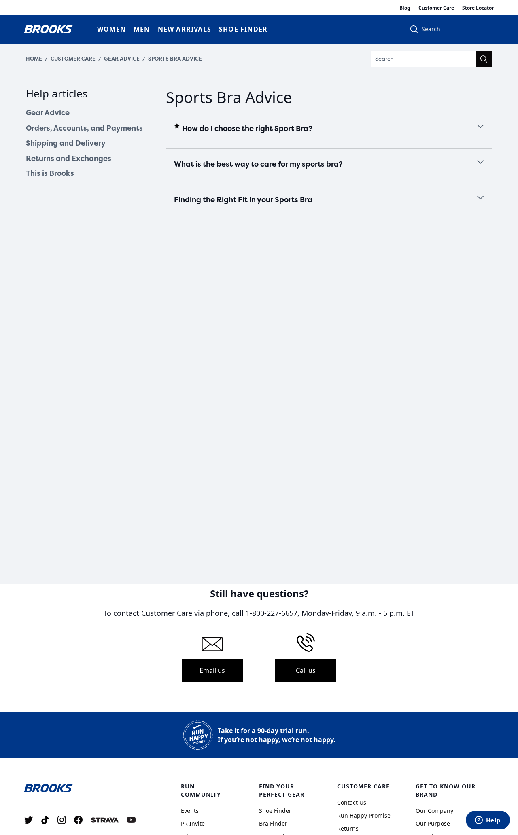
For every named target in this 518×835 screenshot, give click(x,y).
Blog (404, 7)
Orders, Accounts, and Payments (84, 128)
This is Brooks (50, 173)
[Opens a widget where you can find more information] (487, 821)
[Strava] (105, 820)
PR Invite (193, 823)
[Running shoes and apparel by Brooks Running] (48, 29)
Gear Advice (122, 59)
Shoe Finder (275, 810)
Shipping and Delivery (66, 143)
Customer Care (436, 7)
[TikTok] (45, 820)
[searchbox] (454, 30)
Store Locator (478, 7)
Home (34, 59)
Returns (348, 828)
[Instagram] (61, 820)
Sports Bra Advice (175, 59)
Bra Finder (273, 823)
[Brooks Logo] (83, 787)
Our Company (434, 810)
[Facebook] (78, 820)
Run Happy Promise (364, 815)
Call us (306, 670)
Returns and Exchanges (68, 158)
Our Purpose (433, 823)
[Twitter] (28, 820)
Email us (212, 670)
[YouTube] (131, 820)
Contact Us (351, 802)
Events (190, 810)
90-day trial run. (283, 730)
